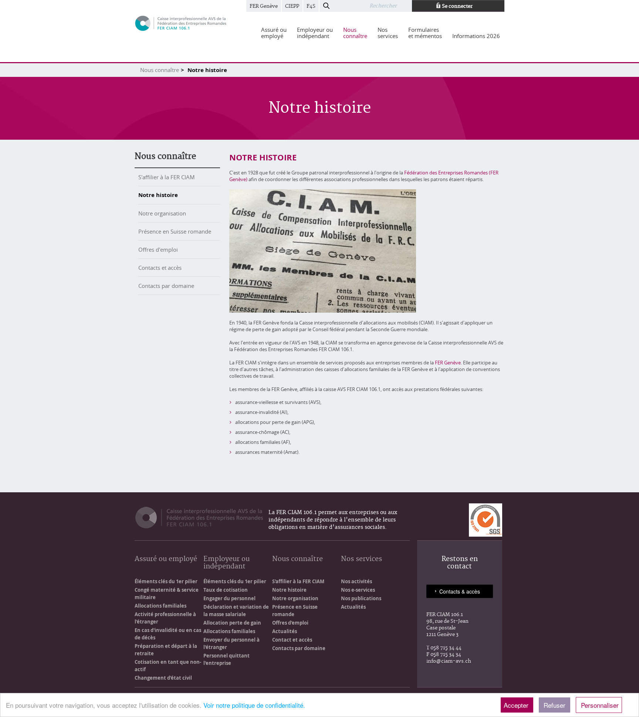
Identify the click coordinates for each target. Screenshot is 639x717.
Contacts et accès (160, 267)
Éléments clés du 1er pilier (166, 581)
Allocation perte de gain (232, 622)
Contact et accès (292, 639)
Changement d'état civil (163, 677)
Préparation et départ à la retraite (166, 650)
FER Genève (264, 6)
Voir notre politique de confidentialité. (254, 705)
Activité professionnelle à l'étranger (165, 618)
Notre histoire (158, 195)
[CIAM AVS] (181, 22)
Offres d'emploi (158, 249)
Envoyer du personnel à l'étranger (231, 643)
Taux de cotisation (225, 590)
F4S (311, 6)
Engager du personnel (229, 598)
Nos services (361, 559)
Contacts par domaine (166, 285)
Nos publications (361, 598)
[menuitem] (274, 33)
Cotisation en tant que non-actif (168, 666)
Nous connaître (159, 70)
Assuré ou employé (166, 559)
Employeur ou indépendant (226, 563)
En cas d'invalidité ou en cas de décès (168, 634)
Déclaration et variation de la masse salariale (236, 611)
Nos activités (356, 581)
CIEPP (292, 6)
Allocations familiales (160, 605)
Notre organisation (162, 213)
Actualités (284, 631)
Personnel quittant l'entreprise (226, 659)
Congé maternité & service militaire (167, 594)
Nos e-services (358, 590)
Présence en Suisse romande (174, 231)
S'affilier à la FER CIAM (166, 177)
